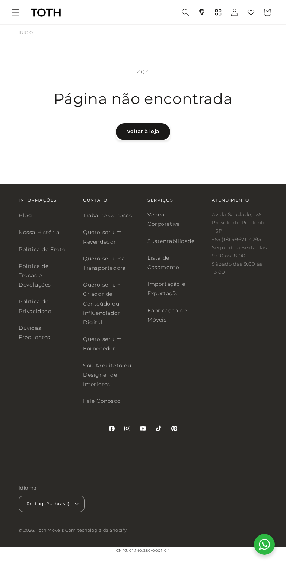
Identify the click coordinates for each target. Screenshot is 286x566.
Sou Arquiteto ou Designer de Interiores (107, 374)
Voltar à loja (143, 131)
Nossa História (39, 232)
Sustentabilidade (171, 240)
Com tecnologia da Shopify (96, 529)
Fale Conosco (102, 401)
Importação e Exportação (166, 289)
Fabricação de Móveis (167, 315)
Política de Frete (42, 249)
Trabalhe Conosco (108, 215)
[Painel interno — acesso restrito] (218, 12)
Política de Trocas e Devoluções (35, 275)
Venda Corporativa (163, 219)
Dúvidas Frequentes (34, 332)
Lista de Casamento (163, 262)
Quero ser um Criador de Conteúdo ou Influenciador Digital (102, 303)
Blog (25, 215)
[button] (15, 12)
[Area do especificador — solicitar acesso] (202, 12)
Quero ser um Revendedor (102, 237)
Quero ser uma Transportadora (104, 263)
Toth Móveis (50, 529)
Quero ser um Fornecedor (102, 344)
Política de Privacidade (35, 306)
